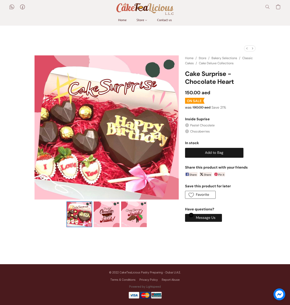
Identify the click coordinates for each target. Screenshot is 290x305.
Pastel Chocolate (202, 125)
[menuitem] (247, 48)
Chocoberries (200, 131)
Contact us (164, 20)
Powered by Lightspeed (145, 286)
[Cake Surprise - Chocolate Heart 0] (79, 214)
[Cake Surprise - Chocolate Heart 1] (106, 214)
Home (122, 20)
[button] (144, 9)
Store (141, 20)
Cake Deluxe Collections (216, 63)
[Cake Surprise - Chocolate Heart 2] (134, 214)
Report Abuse (171, 279)
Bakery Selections (224, 58)
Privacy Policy (148, 279)
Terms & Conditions (123, 279)
